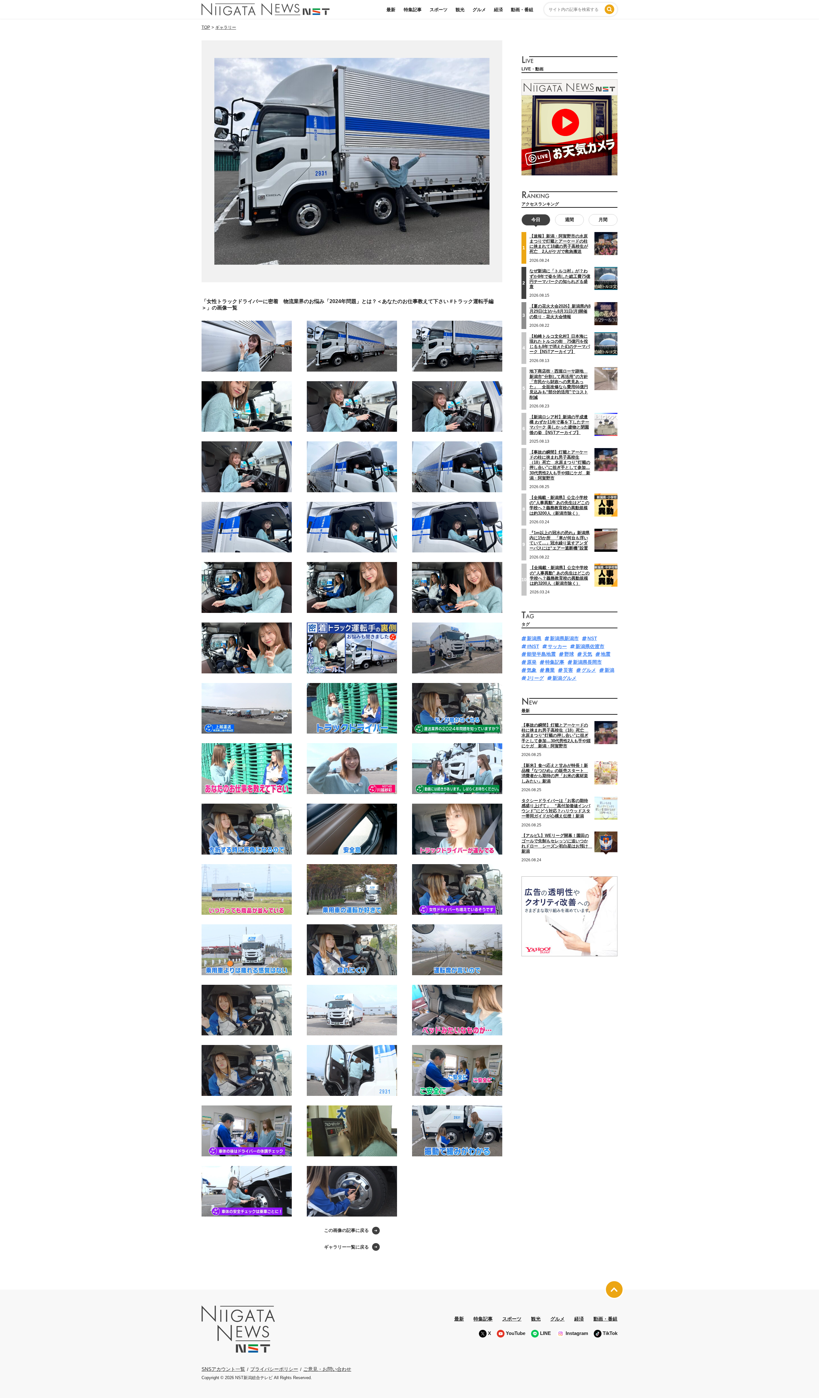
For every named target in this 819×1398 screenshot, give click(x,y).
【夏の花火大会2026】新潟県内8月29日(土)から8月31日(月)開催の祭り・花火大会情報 (560, 311)
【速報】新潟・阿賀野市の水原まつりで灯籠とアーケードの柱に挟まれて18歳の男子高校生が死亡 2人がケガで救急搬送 (558, 244)
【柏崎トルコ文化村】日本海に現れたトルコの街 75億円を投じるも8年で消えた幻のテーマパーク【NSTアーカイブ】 (559, 344)
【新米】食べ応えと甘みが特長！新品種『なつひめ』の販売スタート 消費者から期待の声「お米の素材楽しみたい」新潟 (554, 773)
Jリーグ (535, 678)
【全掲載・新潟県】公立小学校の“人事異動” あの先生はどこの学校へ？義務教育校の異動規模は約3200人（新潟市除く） (559, 505)
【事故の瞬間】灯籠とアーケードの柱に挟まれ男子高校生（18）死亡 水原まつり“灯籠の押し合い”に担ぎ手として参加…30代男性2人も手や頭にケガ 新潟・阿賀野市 (559, 465)
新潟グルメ (564, 678)
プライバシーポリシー (274, 1369)
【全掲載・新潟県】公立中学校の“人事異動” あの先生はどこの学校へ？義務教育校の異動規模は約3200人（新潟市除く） (560, 575)
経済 (498, 9)
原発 (532, 662)
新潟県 (534, 638)
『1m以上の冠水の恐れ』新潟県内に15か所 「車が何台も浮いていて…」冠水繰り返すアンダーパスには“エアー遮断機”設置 (559, 540)
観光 (460, 9)
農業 (550, 670)
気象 (532, 670)
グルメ (479, 9)
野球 (569, 654)
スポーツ (439, 9)
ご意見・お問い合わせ (327, 1369)
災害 (568, 670)
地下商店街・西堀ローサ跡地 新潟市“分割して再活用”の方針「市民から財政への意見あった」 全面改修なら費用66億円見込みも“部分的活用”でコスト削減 (558, 384)
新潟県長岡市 (587, 662)
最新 (390, 9)
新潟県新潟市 (564, 638)
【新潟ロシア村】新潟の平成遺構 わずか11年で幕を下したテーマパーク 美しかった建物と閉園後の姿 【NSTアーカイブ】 (559, 424)
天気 (587, 654)
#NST (533, 646)
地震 (605, 654)
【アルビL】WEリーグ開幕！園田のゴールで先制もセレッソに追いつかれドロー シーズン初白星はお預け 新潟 (556, 843)
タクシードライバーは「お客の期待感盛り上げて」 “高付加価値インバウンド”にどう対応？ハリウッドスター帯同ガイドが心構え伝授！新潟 (555, 808)
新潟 (609, 670)
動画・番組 (522, 9)
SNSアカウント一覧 (223, 1369)
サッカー (557, 646)
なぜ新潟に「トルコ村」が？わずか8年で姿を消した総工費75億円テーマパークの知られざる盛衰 (559, 279)
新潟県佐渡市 (590, 646)
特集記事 (413, 9)
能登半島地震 (541, 654)
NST (592, 638)
